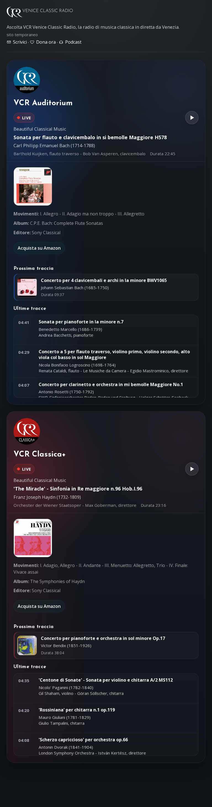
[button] (33, 186)
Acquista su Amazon (39, 248)
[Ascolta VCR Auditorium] (191, 117)
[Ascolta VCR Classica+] (191, 469)
